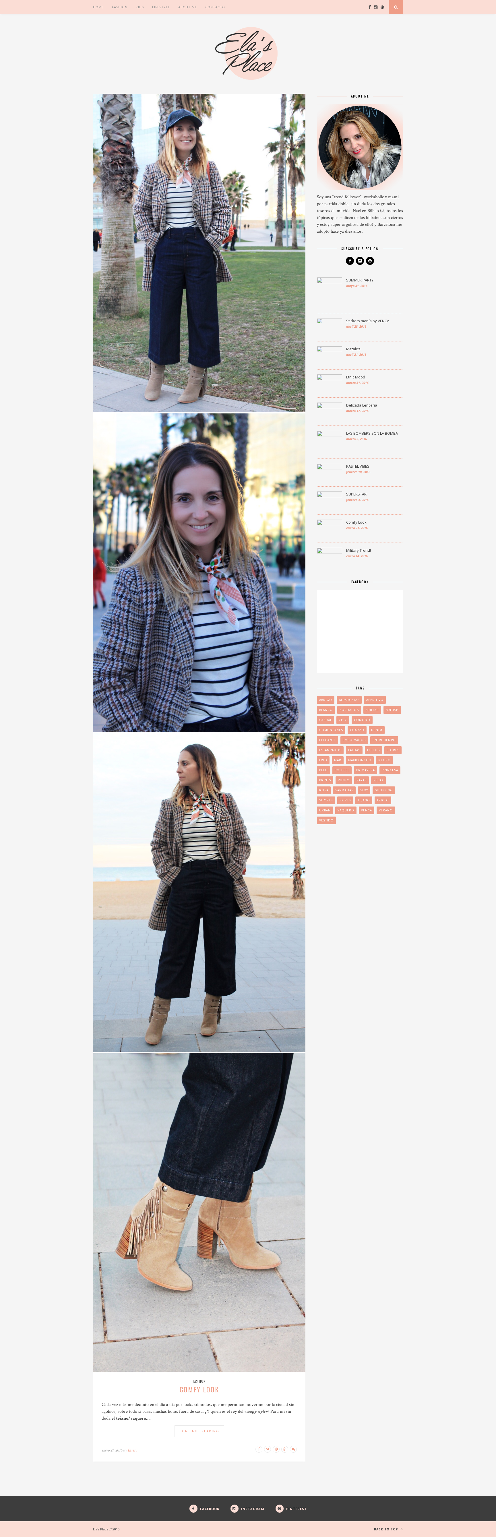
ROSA (323, 790)
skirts (345, 800)
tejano (364, 800)
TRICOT (383, 800)
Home (98, 7)
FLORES (393, 750)
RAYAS (361, 780)
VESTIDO (326, 820)
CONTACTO (215, 7)
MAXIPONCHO (359, 760)
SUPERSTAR (356, 494)
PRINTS (325, 780)
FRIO (323, 760)
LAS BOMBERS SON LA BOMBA (372, 433)
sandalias (344, 790)
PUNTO (344, 780)
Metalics (353, 348)
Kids (140, 7)
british (392, 710)
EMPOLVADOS (354, 740)
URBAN (325, 810)
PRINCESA (390, 770)
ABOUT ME (187, 7)
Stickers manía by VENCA (367, 320)
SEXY (364, 790)
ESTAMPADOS (330, 750)
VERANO (386, 810)
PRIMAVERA (365, 770)
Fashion (119, 7)
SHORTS (326, 800)
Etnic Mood (355, 377)
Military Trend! (358, 550)
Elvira (132, 1450)
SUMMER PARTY (359, 280)
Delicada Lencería (361, 405)
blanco (326, 710)
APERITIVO (374, 700)
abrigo (325, 700)
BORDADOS (349, 710)
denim (376, 730)
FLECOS (373, 750)
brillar (372, 710)
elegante (327, 740)
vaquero (346, 810)
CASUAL (325, 720)
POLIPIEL (342, 770)
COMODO (362, 720)
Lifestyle (161, 7)
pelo (323, 770)
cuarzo (357, 730)
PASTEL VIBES (357, 466)
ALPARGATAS (349, 700)
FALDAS (354, 750)
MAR (337, 760)
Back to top (386, 1529)
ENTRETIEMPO (384, 740)
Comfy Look (199, 1389)
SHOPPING (384, 790)
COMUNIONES (331, 730)
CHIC (343, 720)
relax (378, 780)
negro (384, 760)
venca (366, 810)
